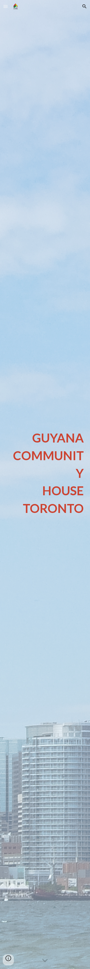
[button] (5, 6)
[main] (45, 473)
